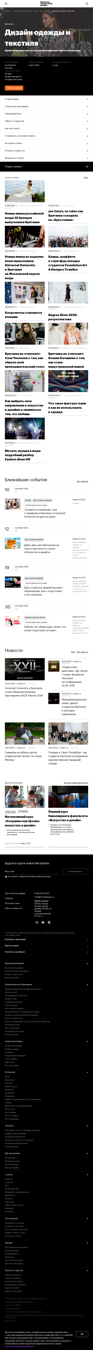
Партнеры (9, 1202)
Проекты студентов (14, 1270)
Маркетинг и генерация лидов (18, 1106)
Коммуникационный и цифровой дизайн (23, 989)
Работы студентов (13, 908)
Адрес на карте (41, 901)
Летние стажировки (14, 1264)
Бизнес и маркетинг (14, 974)
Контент (8, 1083)
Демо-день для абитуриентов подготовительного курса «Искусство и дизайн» (41, 548)
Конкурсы (9, 1257)
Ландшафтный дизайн (15, 1031)
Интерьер (9, 1093)
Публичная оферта (13, 1305)
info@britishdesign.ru (44, 897)
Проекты (32, 684)
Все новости (82, 652)
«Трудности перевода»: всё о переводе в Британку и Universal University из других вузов (44, 513)
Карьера (8, 1243)
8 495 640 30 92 (41, 893)
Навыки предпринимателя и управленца (23, 1099)
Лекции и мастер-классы (35, 617)
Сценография (11, 1005)
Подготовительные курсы (16, 971)
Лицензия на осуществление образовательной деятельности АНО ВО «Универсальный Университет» (44, 1316)
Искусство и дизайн (42, 11)
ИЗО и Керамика (12, 1028)
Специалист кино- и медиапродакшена (22, 1130)
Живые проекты (12, 1254)
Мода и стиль (11, 999)
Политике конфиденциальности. (20, 1347)
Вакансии (9, 1208)
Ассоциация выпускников (16, 1247)
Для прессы (10, 1195)
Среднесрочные (12, 1025)
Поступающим (11, 1218)
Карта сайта (10, 1321)
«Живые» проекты (13, 1278)
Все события (82, 481)
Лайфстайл (10, 1096)
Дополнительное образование (18, 984)
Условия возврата (13, 1309)
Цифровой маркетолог (15, 1137)
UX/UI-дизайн (11, 1059)
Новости (9, 1179)
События (9, 898)
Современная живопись (15, 1056)
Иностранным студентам (16, 1229)
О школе (8, 1175)
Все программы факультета (76, 783)
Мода (7, 1077)
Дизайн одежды (12, 1049)
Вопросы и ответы (13, 1236)
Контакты (9, 1212)
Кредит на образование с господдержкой (24, 1312)
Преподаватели (12, 1189)
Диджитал (9, 1090)
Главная (8, 11)
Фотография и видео (14, 1008)
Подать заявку (14, 88)
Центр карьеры (12, 1250)
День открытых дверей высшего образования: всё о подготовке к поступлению (43, 591)
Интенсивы (10, 1072)
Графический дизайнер (15, 1134)
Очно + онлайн (11, 1116)
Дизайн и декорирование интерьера (21, 1015)
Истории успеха (12, 903)
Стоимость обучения (14, 1226)
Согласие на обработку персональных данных (25, 1299)
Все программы (12, 978)
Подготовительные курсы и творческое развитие (27, 1022)
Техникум (9, 1126)
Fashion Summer (12, 1288)
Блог (86, 178)
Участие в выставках (14, 1260)
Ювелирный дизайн (13, 1002)
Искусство (10, 1109)
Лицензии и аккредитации (17, 1192)
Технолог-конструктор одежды (19, 1140)
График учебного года (15, 1233)
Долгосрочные (11, 1164)
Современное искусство (16, 996)
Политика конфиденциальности (19, 1302)
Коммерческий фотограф (16, 1143)
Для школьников (12, 1153)
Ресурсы (9, 1199)
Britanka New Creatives (15, 1285)
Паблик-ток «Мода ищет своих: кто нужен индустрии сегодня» (45, 629)
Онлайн (28, 500)
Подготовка (10, 812)
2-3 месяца (23, 811)
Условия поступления (14, 1223)
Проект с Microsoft (13, 1291)
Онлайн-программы (13, 1041)
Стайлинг (9, 1052)
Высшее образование (22, 11)
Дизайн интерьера (13, 1046)
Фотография (10, 1112)
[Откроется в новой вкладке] (36, 922)
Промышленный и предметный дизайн (22, 1012)
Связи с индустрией (14, 1205)
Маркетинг (10, 1062)
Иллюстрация (11, 992)
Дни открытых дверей (42, 500)
